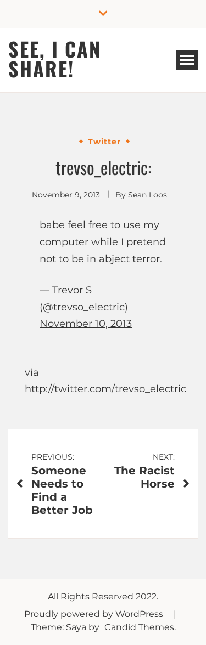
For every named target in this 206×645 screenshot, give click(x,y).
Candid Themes (139, 627)
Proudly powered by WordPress (94, 614)
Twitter (104, 141)
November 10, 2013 (86, 324)
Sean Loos (147, 195)
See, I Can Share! (54, 58)
